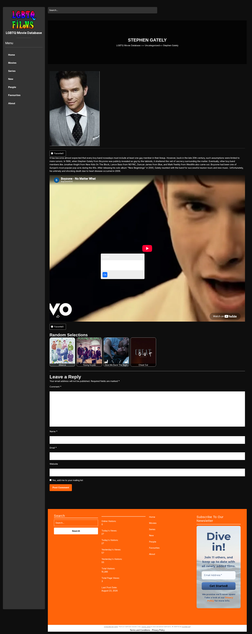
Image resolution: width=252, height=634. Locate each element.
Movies (12, 62)
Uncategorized (152, 45)
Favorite (59, 153)
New (10, 79)
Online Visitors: (109, 521)
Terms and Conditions (140, 630)
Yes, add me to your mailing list (67, 480)
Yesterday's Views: (111, 549)
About (11, 103)
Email (53, 447)
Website (54, 463)
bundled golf (186, 626)
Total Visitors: (109, 568)
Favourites (14, 95)
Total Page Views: (111, 578)
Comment (55, 386)
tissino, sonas (146, 626)
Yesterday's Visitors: (112, 559)
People (12, 87)
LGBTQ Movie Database (24, 33)
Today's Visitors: (110, 540)
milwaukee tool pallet (111, 626)
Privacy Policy (158, 630)
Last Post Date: (110, 587)
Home (11, 54)
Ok (104, 274)
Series (11, 71)
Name (53, 431)
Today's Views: (110, 530)
